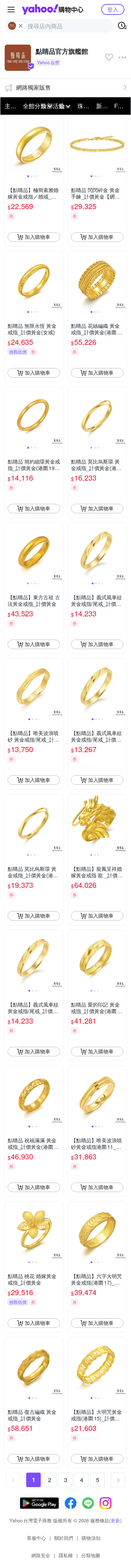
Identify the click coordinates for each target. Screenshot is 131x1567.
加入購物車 (37, 236)
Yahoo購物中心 (52, 9)
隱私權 (66, 1555)
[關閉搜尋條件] (20, 26)
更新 (115, 1520)
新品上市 (103, 106)
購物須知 (91, 1537)
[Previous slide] (9, 144)
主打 (10, 106)
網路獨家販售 (33, 87)
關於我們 (63, 1537)
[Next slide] (58, 144)
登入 (112, 9)
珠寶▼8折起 (84, 106)
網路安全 (40, 1555)
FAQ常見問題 (121, 106)
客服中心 (36, 1537)
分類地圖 (90, 1555)
